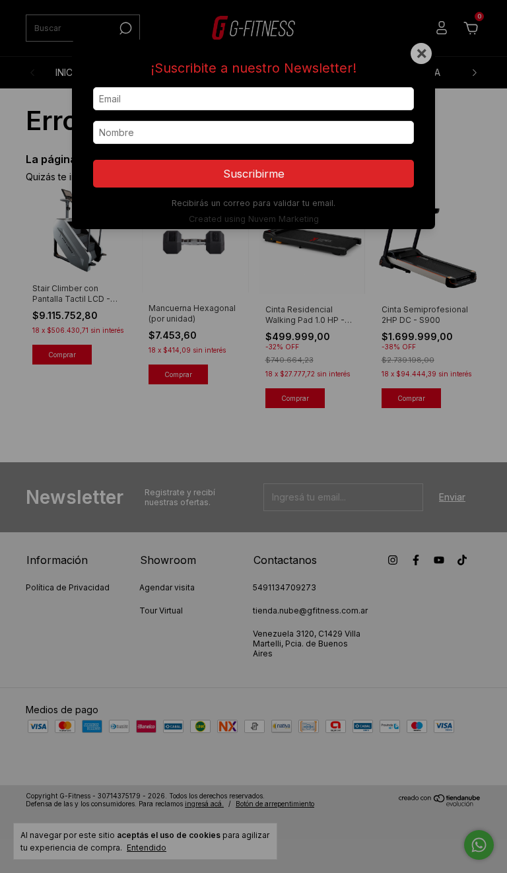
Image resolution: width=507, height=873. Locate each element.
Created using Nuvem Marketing (254, 219)
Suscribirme (254, 173)
